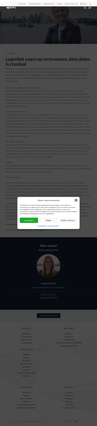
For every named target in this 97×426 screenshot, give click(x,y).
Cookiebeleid (42, 226)
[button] (76, 200)
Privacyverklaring (52, 226)
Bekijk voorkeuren (68, 220)
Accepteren (28, 220)
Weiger (48, 220)
